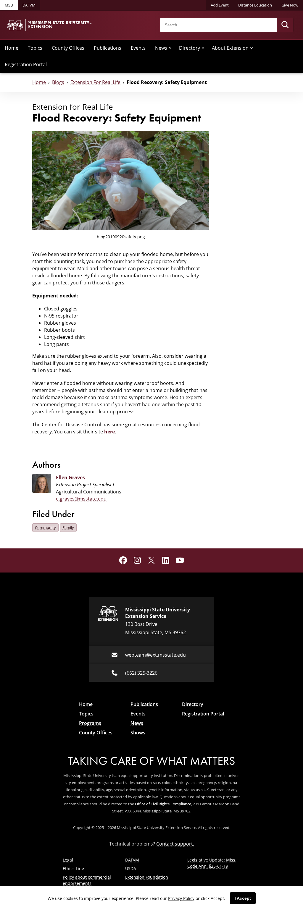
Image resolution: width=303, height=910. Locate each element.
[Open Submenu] (170, 48)
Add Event (220, 5)
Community (45, 527)
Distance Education (255, 5)
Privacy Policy (181, 898)
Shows (137, 732)
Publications (107, 48)
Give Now (289, 5)
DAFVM (29, 5)
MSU (9, 5)
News (161, 48)
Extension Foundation (146, 877)
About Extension (230, 48)
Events (138, 48)
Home (11, 48)
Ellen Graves (70, 477)
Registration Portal (26, 64)
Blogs (58, 82)
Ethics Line (73, 868)
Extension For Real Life (95, 82)
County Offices (68, 48)
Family (68, 527)
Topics (35, 48)
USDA (130, 868)
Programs (90, 723)
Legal (68, 860)
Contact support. (175, 844)
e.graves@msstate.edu (81, 499)
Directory (189, 48)
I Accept (243, 898)
